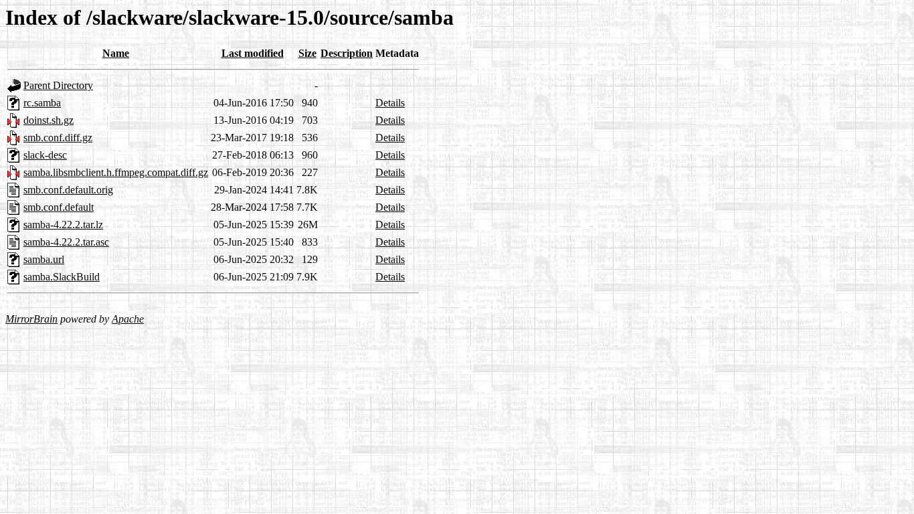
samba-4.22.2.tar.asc (66, 242)
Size (307, 53)
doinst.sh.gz (48, 120)
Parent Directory (58, 85)
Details (390, 102)
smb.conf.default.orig (68, 189)
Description (347, 53)
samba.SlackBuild (61, 276)
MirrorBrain (31, 319)
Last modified (252, 53)
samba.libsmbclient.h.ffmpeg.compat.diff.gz (115, 172)
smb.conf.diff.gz (57, 137)
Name (115, 53)
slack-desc (45, 155)
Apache (128, 319)
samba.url (43, 259)
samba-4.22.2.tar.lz (63, 224)
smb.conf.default (58, 207)
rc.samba (42, 102)
